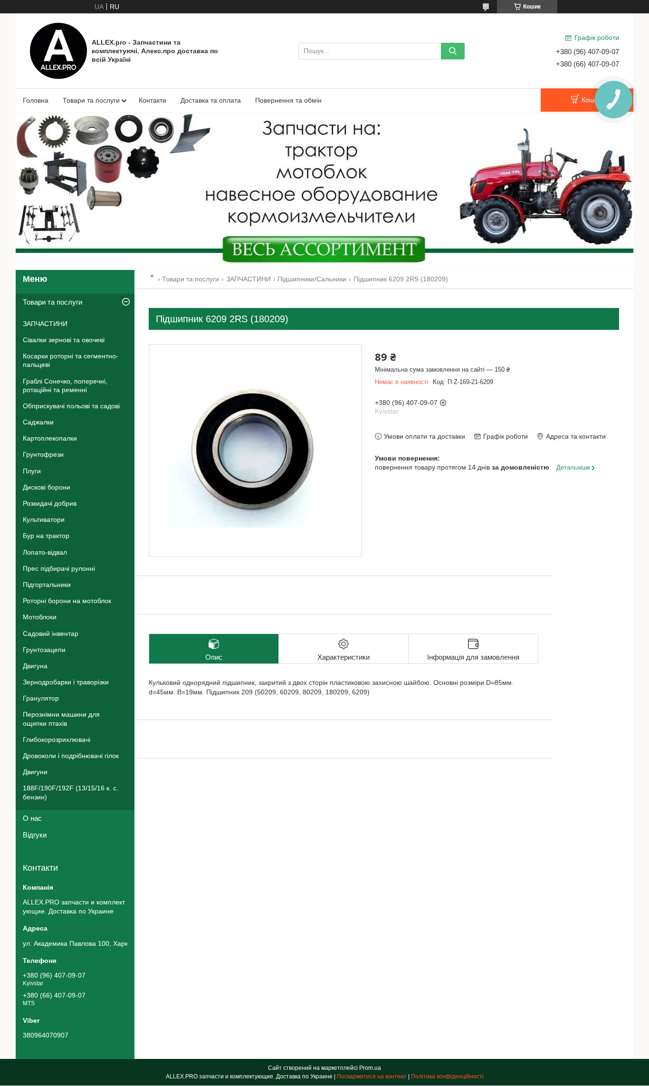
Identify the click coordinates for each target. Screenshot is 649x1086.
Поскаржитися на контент (372, 1076)
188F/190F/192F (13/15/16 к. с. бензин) (70, 792)
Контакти (152, 100)
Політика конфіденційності (447, 1076)
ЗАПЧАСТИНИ (248, 279)
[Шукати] (453, 51)
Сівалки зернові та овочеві (64, 340)
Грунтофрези (43, 454)
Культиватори (44, 519)
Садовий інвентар (50, 633)
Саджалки (38, 422)
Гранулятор (41, 698)
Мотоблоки (40, 617)
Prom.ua (370, 1068)
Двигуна (35, 666)
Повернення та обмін (288, 100)
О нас (32, 818)
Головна (35, 100)
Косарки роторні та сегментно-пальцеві (70, 360)
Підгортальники (47, 584)
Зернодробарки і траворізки (66, 682)
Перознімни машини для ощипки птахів (61, 719)
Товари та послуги (91, 100)
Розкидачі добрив (49, 503)
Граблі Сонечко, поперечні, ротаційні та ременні (65, 385)
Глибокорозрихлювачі (56, 739)
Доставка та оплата (211, 100)
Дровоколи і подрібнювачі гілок (71, 755)
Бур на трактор (46, 535)
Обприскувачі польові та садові (71, 406)
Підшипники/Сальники (311, 279)
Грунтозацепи (44, 650)
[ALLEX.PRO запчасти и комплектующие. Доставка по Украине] (58, 50)
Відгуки (35, 835)
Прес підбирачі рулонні (59, 568)
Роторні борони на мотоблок (67, 601)
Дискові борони (46, 487)
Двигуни (35, 772)
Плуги (32, 471)
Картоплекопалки (50, 438)
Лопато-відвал (45, 552)
